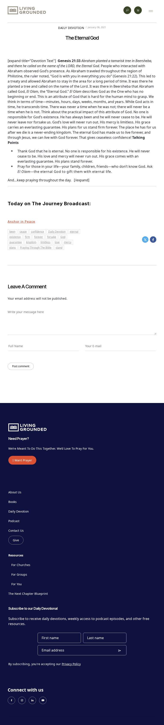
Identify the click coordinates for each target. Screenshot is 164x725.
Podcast (13, 521)
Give (16, 540)
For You (16, 584)
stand (59, 247)
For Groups (19, 574)
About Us (14, 492)
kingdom (31, 242)
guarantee (15, 242)
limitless (45, 242)
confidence (37, 231)
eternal (74, 231)
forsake (51, 237)
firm (27, 237)
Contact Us (16, 531)
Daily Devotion (71, 28)
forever (38, 237)
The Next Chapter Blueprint (28, 594)
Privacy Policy (71, 664)
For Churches (20, 565)
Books (12, 502)
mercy (67, 242)
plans (12, 247)
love (57, 242)
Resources (15, 555)
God (62, 237)
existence (15, 237)
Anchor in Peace (21, 221)
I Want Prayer (22, 460)
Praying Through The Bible (35, 247)
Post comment (20, 366)
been (12, 231)
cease (23, 231)
